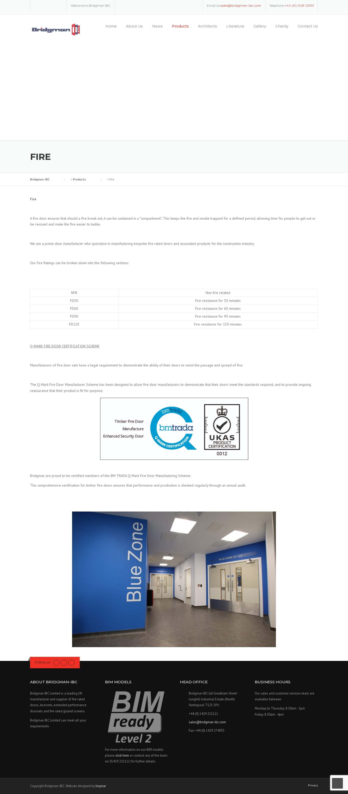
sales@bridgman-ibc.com (207, 722)
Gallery (259, 26)
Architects (207, 26)
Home (111, 26)
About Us (134, 26)
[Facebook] (44, 5)
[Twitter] (37, 5)
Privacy (313, 785)
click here (122, 755)
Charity (281, 26)
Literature (235, 26)
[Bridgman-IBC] (56, 29)
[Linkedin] (52, 5)
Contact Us (308, 26)
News (157, 26)
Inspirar (101, 786)
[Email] (59, 5)
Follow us (42, 662)
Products (180, 26)
